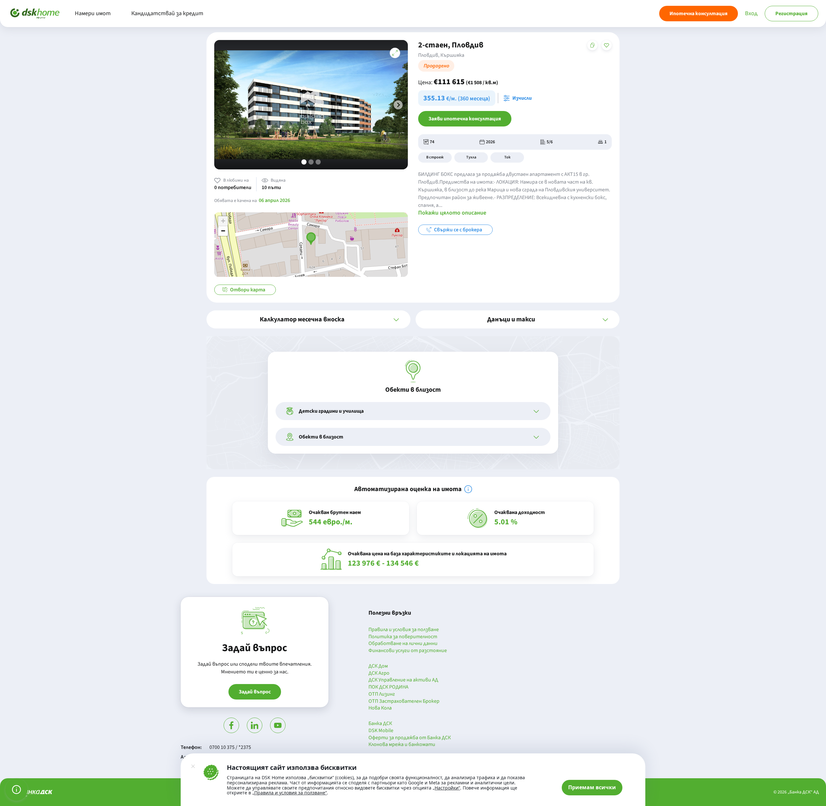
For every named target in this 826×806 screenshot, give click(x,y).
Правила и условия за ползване (403, 629)
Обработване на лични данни (403, 643)
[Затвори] (193, 766)
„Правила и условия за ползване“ (289, 793)
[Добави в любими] (606, 45)
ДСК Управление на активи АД (403, 680)
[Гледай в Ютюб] (278, 725)
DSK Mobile (380, 730)
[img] (468, 489)
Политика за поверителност (402, 637)
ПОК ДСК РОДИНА (388, 687)
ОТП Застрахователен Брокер (403, 701)
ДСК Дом (378, 666)
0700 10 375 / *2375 (230, 747)
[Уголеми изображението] (395, 53)
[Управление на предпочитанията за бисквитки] (16, 789)
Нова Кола (380, 708)
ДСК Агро (378, 673)
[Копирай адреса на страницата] (592, 45)
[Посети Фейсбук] (231, 725)
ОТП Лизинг (381, 694)
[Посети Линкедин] (254, 725)
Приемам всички (592, 787)
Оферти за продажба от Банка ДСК (409, 738)
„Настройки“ (446, 788)
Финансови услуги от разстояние (407, 650)
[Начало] (35, 13)
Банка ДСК (380, 723)
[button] (398, 105)
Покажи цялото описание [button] (452, 213)
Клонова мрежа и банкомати (401, 744)
